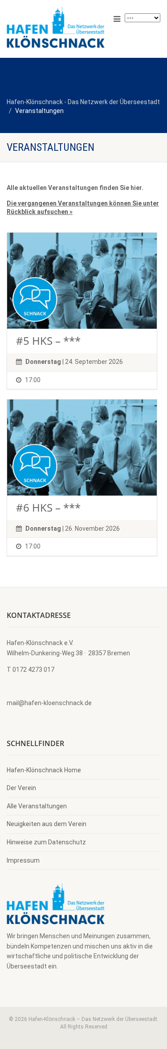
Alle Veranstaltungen (37, 806)
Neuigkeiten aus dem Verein (46, 823)
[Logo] (56, 27)
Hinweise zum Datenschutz (46, 842)
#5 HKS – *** (48, 340)
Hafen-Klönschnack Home (44, 770)
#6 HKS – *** (48, 507)
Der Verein (21, 787)
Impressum (23, 860)
